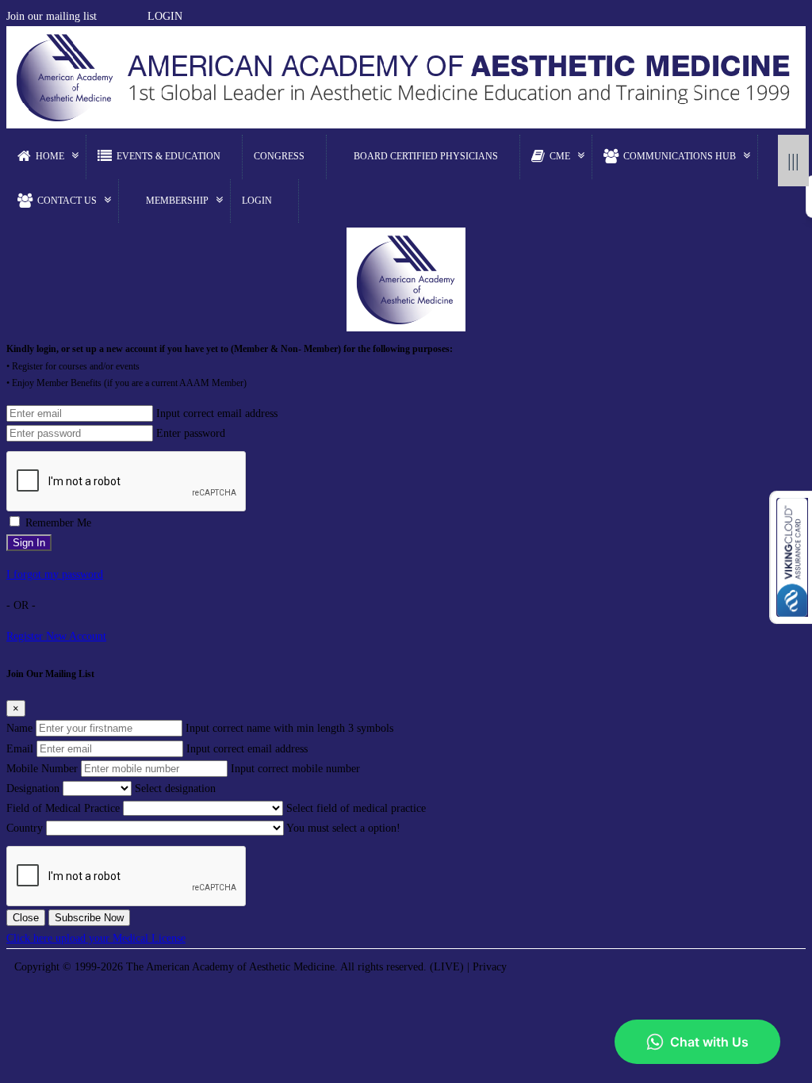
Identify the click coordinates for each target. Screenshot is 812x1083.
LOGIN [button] (164, 16)
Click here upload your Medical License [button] (96, 938)
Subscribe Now (89, 918)
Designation (32, 788)
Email (19, 749)
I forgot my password (54, 574)
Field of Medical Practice (63, 808)
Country (24, 828)
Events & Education (168, 156)
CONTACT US (67, 200)
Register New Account (56, 636)
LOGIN (257, 200)
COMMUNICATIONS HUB (679, 156)
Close (26, 918)
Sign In (29, 543)
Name (19, 728)
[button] (104, 16)
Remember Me (58, 523)
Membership (177, 200)
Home (50, 156)
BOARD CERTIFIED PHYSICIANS (426, 156)
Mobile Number (42, 769)
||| (793, 160)
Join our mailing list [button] (51, 16)
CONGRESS (279, 156)
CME (560, 156)
